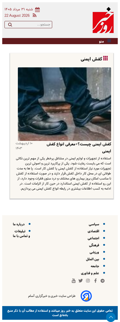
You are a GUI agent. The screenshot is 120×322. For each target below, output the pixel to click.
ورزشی (95, 252)
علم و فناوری (91, 273)
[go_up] (111, 317)
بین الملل (93, 259)
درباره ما (19, 224)
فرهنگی (95, 245)
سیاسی (95, 224)
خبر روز (65, 310)
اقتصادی (94, 231)
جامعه (96, 266)
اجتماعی (94, 238)
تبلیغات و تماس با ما (21, 233)
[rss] (33, 16)
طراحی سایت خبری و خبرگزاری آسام (52, 296)
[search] (10, 26)
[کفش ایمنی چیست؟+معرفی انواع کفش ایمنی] (63, 104)
